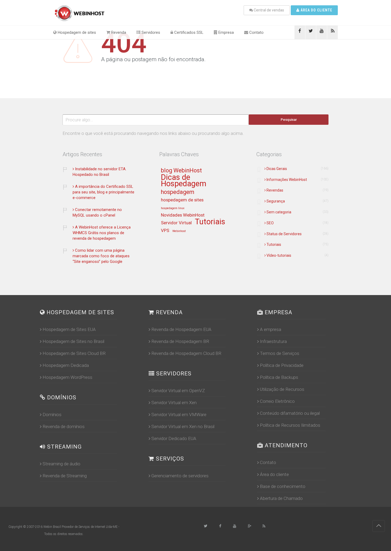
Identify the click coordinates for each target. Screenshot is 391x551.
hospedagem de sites (182, 200)
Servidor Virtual (176, 223)
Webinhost (179, 231)
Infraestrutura (273, 341)
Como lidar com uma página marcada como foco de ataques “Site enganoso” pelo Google (101, 256)
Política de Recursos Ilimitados (290, 425)
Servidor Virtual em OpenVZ (178, 390)
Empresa (225, 32)
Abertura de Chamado (281, 498)
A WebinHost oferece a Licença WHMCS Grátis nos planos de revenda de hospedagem (102, 233)
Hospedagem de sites (76, 32)
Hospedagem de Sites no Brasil (73, 341)
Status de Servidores (284, 234)
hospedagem (177, 192)
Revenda (118, 32)
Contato (256, 32)
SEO (270, 223)
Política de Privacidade (281, 365)
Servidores (150, 32)
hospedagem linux (172, 208)
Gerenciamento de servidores (180, 475)
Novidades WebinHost (183, 215)
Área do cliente (316, 10)
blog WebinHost (181, 171)
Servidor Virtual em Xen (174, 402)
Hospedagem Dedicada (66, 365)
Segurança (276, 201)
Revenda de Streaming (65, 475)
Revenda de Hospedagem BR (180, 341)
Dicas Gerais (277, 169)
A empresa (270, 329)
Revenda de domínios (64, 426)
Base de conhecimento (282, 486)
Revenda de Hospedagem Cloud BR (186, 353)
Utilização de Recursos (282, 389)
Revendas (275, 190)
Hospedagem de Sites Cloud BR (74, 353)
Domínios (52, 414)
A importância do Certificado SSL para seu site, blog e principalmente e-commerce (103, 192)
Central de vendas (268, 10)
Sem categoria (279, 212)
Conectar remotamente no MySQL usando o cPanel (97, 212)
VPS (165, 230)
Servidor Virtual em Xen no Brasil (182, 426)
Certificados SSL (188, 32)
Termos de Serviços (279, 353)
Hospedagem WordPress (67, 377)
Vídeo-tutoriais (279, 255)
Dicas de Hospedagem (183, 181)
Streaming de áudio (61, 463)
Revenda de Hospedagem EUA (181, 329)
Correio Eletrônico (277, 401)
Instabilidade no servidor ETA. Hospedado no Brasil (99, 172)
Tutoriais (210, 222)
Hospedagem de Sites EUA (69, 329)
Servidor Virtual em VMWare (178, 414)
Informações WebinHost (287, 179)
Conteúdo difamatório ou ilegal (290, 413)
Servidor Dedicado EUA (173, 438)
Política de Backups (279, 377)
